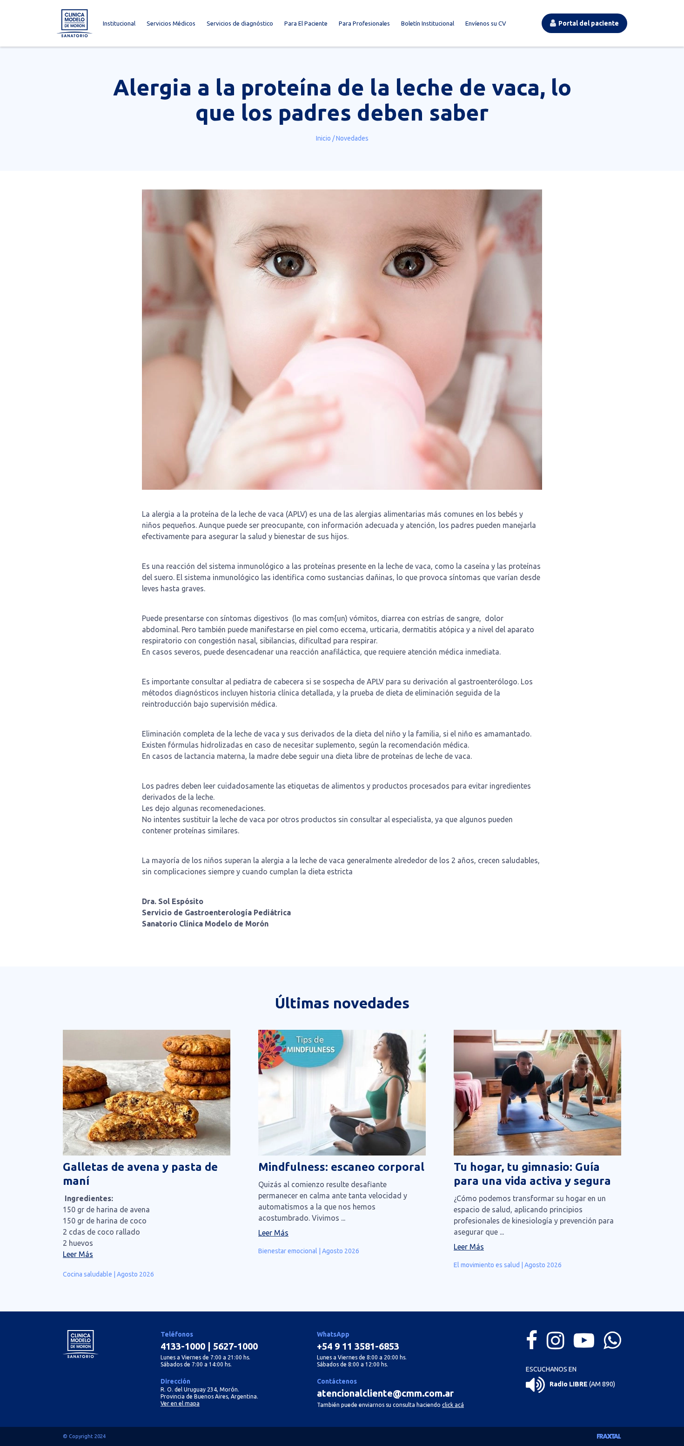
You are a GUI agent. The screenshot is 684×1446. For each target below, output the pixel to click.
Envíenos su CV (485, 23)
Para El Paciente (306, 23)
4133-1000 (183, 1346)
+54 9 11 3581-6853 (358, 1346)
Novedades (352, 138)
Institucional (119, 23)
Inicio (323, 138)
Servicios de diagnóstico (240, 23)
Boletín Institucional (427, 23)
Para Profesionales (364, 23)
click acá (453, 1405)
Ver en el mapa (180, 1403)
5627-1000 (235, 1346)
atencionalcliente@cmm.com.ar (385, 1393)
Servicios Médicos (171, 23)
